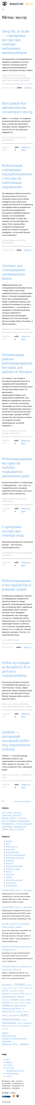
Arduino (5, 137)
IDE (18, 988)
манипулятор (24, 704)
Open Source (14, 990)
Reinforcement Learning (17, 75)
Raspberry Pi (6, 329)
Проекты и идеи (13, 869)
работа (5, 1015)
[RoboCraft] (17, 1097)
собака (19, 1023)
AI (13, 984)
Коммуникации (12, 852)
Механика (10, 860)
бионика (15, 999)
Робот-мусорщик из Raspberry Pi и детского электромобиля (16, 669)
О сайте (9, 1065)
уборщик (28, 706)
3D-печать (7, 984)
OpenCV (5, 991)
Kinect (26, 988)
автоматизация (8, 78)
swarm (27, 993)
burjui (4, 890)
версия (22, 1000)
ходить (4, 777)
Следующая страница (23, 801)
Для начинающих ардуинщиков (16, 821)
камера (17, 137)
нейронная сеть (8, 1011)
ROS (22, 993)
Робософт (10, 874)
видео (28, 1000)
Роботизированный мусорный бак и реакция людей (16, 585)
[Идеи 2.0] (13, 1097)
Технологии (11, 883)
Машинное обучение (14, 858)
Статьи (9, 1076)
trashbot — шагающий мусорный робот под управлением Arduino (16, 740)
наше (23, 1008)
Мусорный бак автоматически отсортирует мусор (17, 107)
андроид (20, 997)
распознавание (13, 80)
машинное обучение (22, 78)
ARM (8, 844)
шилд (3, 1028)
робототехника (13, 640)
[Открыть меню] (3, 9)
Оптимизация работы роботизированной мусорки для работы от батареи (17, 363)
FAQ (7, 1060)
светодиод (24, 1019)
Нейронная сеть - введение (15, 1044)
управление (27, 1023)
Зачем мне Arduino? (11, 815)
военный (5, 1002)
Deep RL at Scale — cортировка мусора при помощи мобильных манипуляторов (15, 42)
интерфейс (22, 1002)
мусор (4, 80)
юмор (7, 1028)
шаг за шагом (12, 1026)
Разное (9, 872)
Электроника (11, 886)
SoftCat (5, 966)
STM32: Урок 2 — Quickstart (20, 890)
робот (22, 706)
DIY (9, 988)
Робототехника (9, 1036)
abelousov (6, 946)
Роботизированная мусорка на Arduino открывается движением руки (17, 467)
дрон (16, 1002)
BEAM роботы (12, 847)
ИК (31, 993)
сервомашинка (15, 433)
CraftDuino (4, 988)
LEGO (30, 988)
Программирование (14, 866)
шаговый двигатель (24, 1026)
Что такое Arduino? (11, 813)
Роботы (9, 877)
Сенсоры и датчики (14, 880)
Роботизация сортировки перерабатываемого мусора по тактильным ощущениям (17, 176)
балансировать (6, 999)
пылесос (26, 1011)
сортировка (24, 80)
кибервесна (7, 1005)
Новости (28, 88)
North (4, 924)
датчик (12, 1002)
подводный (19, 1011)
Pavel (4, 907)
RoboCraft (16, 4)
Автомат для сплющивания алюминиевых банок (13, 272)
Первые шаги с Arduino (13, 829)
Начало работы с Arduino (14, 818)
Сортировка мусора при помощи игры (13, 531)
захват (17, 240)
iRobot (22, 988)
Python (11, 137)
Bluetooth (28, 984)
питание (5, 433)
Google (4, 75)
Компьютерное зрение (15, 855)
